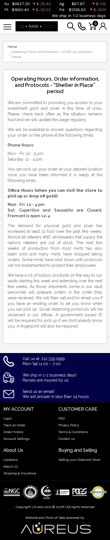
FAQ (61, 418)
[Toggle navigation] (7, 26)
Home (12, 47)
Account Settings (16, 439)
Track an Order (14, 425)
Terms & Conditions (73, 432)
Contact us (66, 439)
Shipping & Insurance (19, 473)
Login (7, 418)
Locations (10, 460)
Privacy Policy (68, 425)
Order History (13, 432)
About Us (10, 466)
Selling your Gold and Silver (79, 460)
